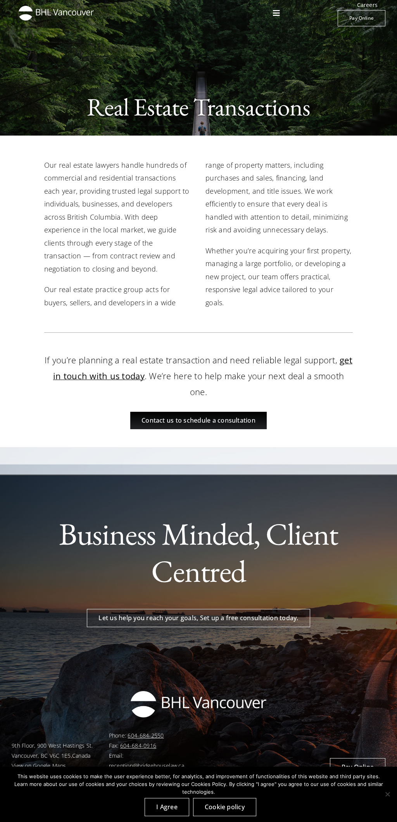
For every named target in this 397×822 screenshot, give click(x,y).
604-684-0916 (138, 745)
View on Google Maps (39, 765)
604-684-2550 (146, 735)
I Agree (167, 807)
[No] (387, 794)
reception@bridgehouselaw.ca (146, 765)
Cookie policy (225, 807)
